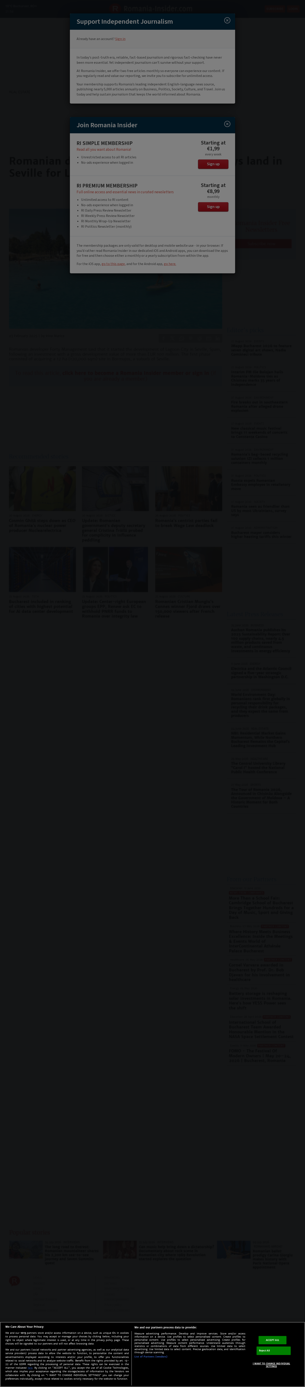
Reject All (264, 1350)
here (30, 1367)
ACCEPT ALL (272, 1339)
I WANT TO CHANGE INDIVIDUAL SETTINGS (271, 1365)
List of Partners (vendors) (150, 1356)
